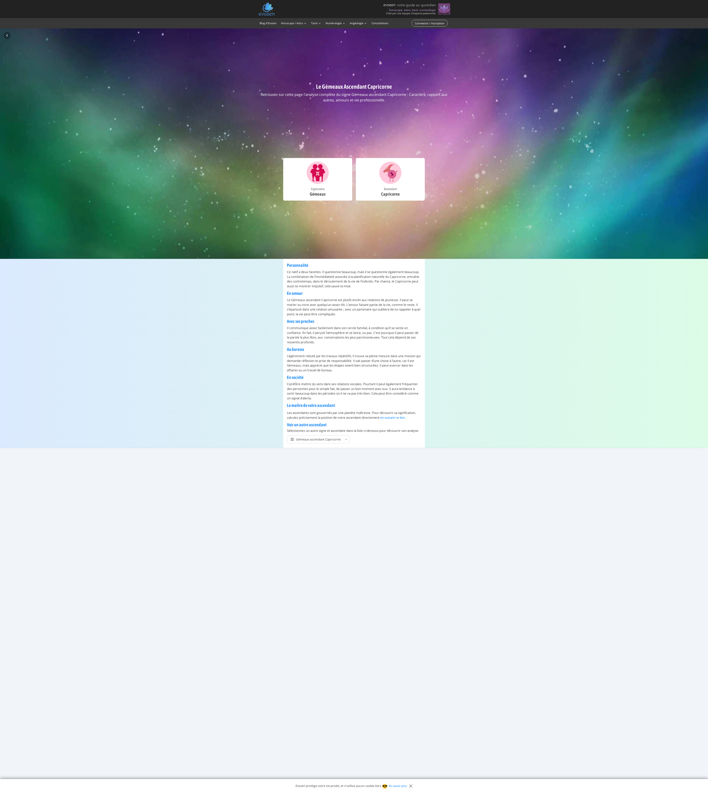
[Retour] (7, 35)
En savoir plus (398, 786)
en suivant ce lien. (393, 417)
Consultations (380, 23)
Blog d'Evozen (268, 23)
